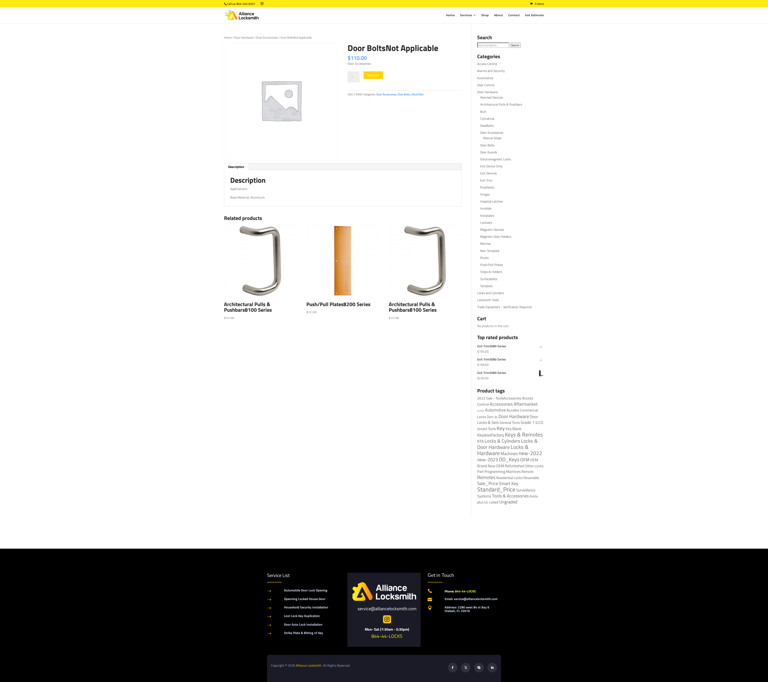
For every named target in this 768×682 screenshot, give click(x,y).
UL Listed (491, 502)
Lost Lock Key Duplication (302, 615)
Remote (527, 471)
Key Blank (513, 428)
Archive (480, 410)
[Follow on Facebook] (452, 667)
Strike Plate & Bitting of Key (303, 632)
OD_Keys (509, 459)
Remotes (486, 477)
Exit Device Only (491, 166)
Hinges (485, 194)
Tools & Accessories (510, 495)
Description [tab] (236, 166)
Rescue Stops (492, 138)
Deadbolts (487, 125)
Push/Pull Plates (491, 264)
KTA (480, 441)
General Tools (510, 422)
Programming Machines (502, 471)
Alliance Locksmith (309, 665)
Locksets (486, 222)
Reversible (531, 477)
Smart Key (508, 483)
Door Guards (488, 152)
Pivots (484, 257)
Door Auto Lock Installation (303, 624)
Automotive (485, 78)
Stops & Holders (491, 271)
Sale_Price (487, 483)
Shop (485, 15)
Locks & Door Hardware (507, 444)
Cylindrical (487, 118)
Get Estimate (534, 15)
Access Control (487, 63)
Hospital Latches (491, 201)
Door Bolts (404, 94)
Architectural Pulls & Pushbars (501, 104)
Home (450, 15)
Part (480, 471)
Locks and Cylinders (490, 293)
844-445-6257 (246, 4)
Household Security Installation (306, 607)
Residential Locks (509, 477)
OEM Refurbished (510, 466)
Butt (483, 111)
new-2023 (487, 459)
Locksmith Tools (488, 300)
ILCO (539, 422)
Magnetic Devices (492, 229)
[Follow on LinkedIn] (492, 667)
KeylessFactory (490, 435)
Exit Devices (488, 173)
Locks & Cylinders (502, 440)
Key (501, 428)
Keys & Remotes (524, 434)
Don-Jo (492, 416)
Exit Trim (486, 180)
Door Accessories (267, 37)
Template (486, 286)
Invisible (485, 208)
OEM (524, 459)
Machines (509, 453)
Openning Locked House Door (304, 598)
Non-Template (489, 250)
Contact (514, 15)
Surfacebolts (488, 279)
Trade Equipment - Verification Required (504, 307)
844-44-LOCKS (386, 636)
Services (466, 15)
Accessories (501, 403)
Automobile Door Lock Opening (305, 590)
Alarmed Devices (491, 97)
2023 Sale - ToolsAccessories (499, 398)
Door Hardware (244, 37)
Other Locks (534, 466)
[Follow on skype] (479, 667)
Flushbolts (487, 187)
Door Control (485, 85)
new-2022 (530, 453)
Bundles (513, 410)
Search (515, 45)
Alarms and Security (491, 70)
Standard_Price (496, 489)
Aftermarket (526, 403)
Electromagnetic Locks (495, 159)
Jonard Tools (486, 428)
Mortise (485, 243)
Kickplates (487, 215)
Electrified (417, 94)
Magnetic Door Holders (495, 236)
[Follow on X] (466, 667)
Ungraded (508, 501)
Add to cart (373, 75)
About (498, 15)
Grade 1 (528, 422)
